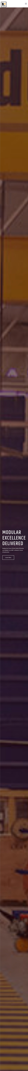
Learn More (8, 557)
